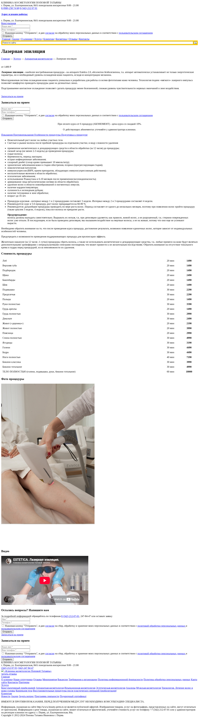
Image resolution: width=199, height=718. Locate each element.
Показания (7, 134)
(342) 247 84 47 (26, 668)
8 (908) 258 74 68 (10, 8)
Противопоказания (23, 134)
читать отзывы (9, 674)
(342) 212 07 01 (9, 668)
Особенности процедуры (47, 134)
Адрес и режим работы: (14, 14)
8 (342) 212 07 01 (28, 8)
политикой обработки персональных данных (161, 625)
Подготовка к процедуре (74, 134)
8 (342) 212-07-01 (70, 616)
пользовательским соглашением (136, 33)
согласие (49, 33)
